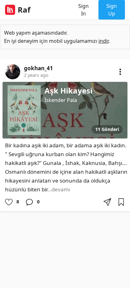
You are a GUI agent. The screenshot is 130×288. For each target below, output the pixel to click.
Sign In (83, 10)
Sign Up (111, 10)
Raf (24, 10)
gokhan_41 (38, 68)
